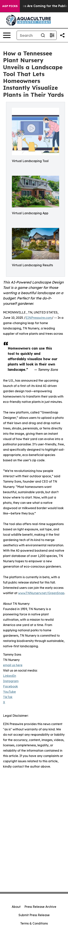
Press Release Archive (40, 907)
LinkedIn (9, 676)
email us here (12, 665)
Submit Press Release (34, 915)
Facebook (10, 686)
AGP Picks (10, 6)
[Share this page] (62, 35)
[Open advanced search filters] (51, 35)
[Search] (42, 35)
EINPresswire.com (39, 318)
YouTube (9, 692)
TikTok (7, 697)
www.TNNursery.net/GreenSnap (41, 593)
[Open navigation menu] (7, 35)
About (16, 907)
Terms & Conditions (34, 923)
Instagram (11, 681)
